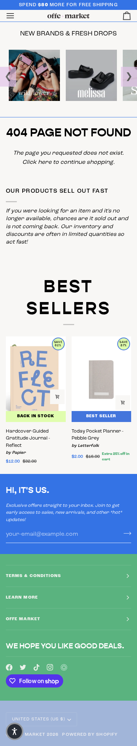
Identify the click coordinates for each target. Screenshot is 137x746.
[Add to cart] (57, 396)
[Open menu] (17, 16)
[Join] (125, 533)
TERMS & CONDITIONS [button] (33, 576)
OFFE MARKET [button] (23, 619)
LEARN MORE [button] (22, 597)
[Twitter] (23, 667)
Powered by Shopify (89, 734)
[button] (14, 731)
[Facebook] (9, 667)
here (45, 162)
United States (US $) (38, 719)
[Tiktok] (36, 667)
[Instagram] (50, 667)
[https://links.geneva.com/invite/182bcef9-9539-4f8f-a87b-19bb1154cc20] (64, 667)
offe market (28, 734)
